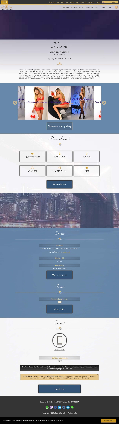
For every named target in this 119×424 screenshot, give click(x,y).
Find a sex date (81, 2)
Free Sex (52, 2)
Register (91, 2)
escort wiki (66, 252)
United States (59, 54)
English (114, 2)
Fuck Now (60, 2)
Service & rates (92, 7)
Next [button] (104, 102)
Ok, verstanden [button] (108, 420)
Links (110, 7)
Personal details (77, 7)
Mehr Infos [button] (59, 420)
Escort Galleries (60, 413)
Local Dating (70, 2)
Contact (103, 7)
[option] (59, 103)
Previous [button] (15, 102)
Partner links (72, 413)
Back (4, 2)
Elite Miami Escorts (63, 58)
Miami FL (65, 52)
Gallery (66, 7)
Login (98, 2)
